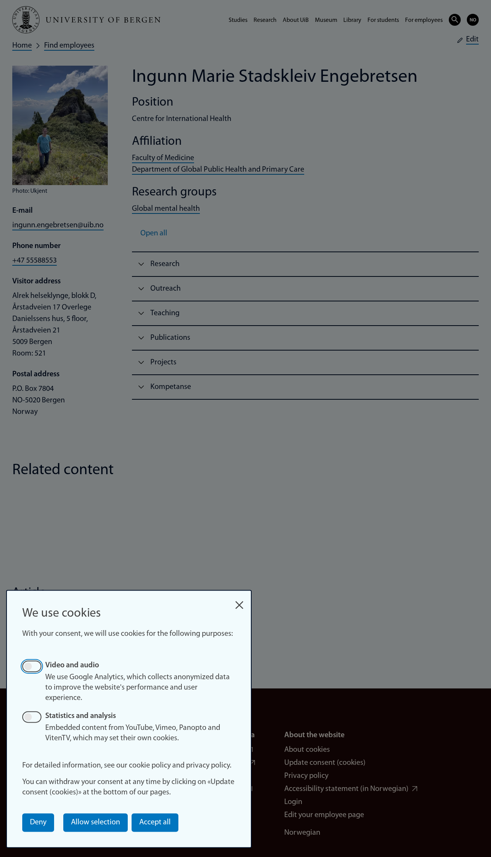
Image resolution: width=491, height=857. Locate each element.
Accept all (155, 822)
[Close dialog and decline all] (239, 601)
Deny (38, 822)
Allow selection (95, 822)
